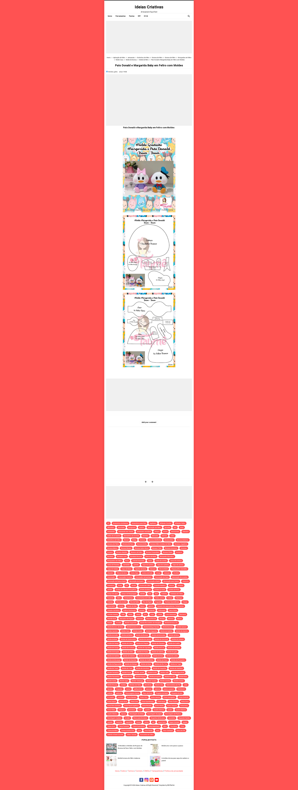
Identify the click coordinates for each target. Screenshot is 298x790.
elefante (180, 585)
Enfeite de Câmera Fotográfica (126, 589)
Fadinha (164, 594)
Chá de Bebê (163, 569)
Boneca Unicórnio (171, 548)
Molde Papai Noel (178, 672)
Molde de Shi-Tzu (161, 664)
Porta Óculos (173, 701)
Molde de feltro (128, 652)
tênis (165, 726)
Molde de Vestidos (176, 668)
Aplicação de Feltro (154, 527)
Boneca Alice (169, 540)
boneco (110, 552)
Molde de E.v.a (159, 647)
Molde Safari (111, 681)
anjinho (141, 527)
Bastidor (145, 536)
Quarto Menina (181, 710)
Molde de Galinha (166, 631)
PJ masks (110, 697)
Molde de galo (172, 652)
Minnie (179, 618)
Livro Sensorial (171, 614)
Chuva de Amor (122, 573)
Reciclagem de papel (154, 714)
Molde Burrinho (168, 627)
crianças (167, 573)
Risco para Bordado (140, 718)
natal (185, 685)
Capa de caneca (178, 565)
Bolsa (134, 540)
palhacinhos (138, 689)
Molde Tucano (151, 681)
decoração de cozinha (179, 577)
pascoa (148, 689)
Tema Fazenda (124, 726)
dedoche (186, 581)
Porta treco (184, 705)
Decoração (111, 577)
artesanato (111, 531)
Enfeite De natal (159, 589)
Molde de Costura (128, 647)
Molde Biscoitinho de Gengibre (150, 623)
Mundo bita (159, 685)
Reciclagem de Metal (137, 714)
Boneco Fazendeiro (152, 552)
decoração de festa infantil (116, 581)
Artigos (157, 531)
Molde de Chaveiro (158, 643)
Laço (152, 614)
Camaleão (126, 565)
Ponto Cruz (143, 697)
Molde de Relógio (131, 664)
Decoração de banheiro (143, 577)
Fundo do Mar (132, 606)
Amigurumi (131, 527)
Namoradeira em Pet (173, 685)
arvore (165, 531)
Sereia (138, 722)
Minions (170, 618)
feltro (119, 598)
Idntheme (170, 785)
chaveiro (110, 573)
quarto (170, 710)
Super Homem (174, 722)
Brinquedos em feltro (114, 561)
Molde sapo (124, 681)
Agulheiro (153, 523)
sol (153, 722)
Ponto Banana (131, 697)
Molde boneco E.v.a (133, 627)
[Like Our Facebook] (141, 780)
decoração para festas (171, 581)
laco (145, 614)
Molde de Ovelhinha (146, 660)
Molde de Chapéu (142, 643)
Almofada (121, 527)
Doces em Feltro (145, 585)
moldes (123, 685)
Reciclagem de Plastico (173, 714)
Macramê (182, 614)
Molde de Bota (174, 635)
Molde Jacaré (139, 672)
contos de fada (147, 573)
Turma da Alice (112, 730)
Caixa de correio (161, 561)
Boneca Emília (142, 544)
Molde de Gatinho (129, 656)
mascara (140, 618)
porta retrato (159, 705)
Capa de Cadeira (147, 565)
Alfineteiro (110, 527)
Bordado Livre (122, 556)
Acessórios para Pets (139, 523)
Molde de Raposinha (114, 664)
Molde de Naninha (130, 660)
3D (108, 523)
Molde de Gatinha (113, 656)
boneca (142, 540)
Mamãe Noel (111, 618)
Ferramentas (128, 598)
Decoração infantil (153, 581)
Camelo (136, 565)
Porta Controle (183, 697)
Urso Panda (148, 730)
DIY (127, 585)
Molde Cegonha (151, 631)
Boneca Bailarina (182, 540)
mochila (118, 623)
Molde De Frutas (142, 652)
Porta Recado (146, 705)
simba (146, 722)
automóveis (175, 531)
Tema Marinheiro (154, 726)
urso (139, 730)
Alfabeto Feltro (180, 523)
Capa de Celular (112, 569)
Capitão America (140, 569)
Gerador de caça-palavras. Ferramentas (170, 606)
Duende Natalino (160, 585)
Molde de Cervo (127, 643)
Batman (164, 536)
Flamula (110, 602)
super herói (162, 722)
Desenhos (110, 585)
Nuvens (109, 689)
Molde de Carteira (178, 639)
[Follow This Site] (151, 780)
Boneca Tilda (156, 548)
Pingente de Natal (162, 693)
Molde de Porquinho (178, 660)
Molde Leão (165, 672)
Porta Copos (111, 701)
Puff (140, 710)
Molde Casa (125, 631)
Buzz (127, 561)
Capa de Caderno (163, 565)
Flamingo (179, 598)
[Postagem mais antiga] (152, 482)
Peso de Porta (147, 693)
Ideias (130, 614)
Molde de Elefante (174, 647)
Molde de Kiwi (158, 656)
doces (134, 585)
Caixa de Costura (176, 561)
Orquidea (119, 689)
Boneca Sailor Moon (142, 548)
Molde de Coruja (113, 647)
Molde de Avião (112, 635)
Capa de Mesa (126, 569)
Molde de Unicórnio (142, 668)
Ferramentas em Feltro (143, 598)
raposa (123, 714)
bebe (172, 536)
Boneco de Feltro (136, 552)
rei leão (127, 718)
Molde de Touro (112, 668)
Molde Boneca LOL (171, 623)
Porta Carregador (169, 697)
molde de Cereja (112, 643)
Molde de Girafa (144, 656)
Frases (185, 602)
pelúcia (109, 693)
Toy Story (173, 726)
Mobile (109, 623)
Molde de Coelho (174, 643)
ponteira (120, 697)
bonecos (179, 552)
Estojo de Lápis (112, 594)
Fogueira (158, 602)
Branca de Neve (151, 556)
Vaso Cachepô (168, 730)
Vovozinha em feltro (147, 734)
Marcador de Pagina (126, 618)
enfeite (109, 589)
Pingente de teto (176, 693)
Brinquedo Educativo (167, 556)
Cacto (150, 561)
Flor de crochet (121, 602)
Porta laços (161, 701)
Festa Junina (159, 598)
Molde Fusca (126, 672)
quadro (147, 710)
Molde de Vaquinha (159, 668)
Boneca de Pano (128, 544)
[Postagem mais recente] (145, 482)
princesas (131, 710)
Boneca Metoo (112, 548)
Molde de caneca (145, 639)
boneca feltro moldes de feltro (160, 544)
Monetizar (148, 685)
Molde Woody (112, 685)
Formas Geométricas (172, 602)
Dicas (120, 585)
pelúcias (119, 693)
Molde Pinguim (141, 676)
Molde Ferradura (113, 672)
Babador (186, 531)
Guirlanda (151, 610)
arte (175, 527)
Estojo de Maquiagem (129, 594)
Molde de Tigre (176, 664)
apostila (167, 527)
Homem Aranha (112, 614)
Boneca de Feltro (113, 544)
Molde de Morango (113, 660)
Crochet (176, 573)
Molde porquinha (155, 676)
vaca (157, 730)
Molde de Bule (112, 639)
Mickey (162, 618)
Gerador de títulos (113, 610)
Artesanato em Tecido (125, 531)
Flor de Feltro (134, 602)
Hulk (123, 614)
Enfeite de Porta (174, 589)
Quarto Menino (112, 714)
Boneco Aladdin (121, 552)
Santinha (119, 722)
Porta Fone (134, 701)
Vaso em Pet (181, 730)
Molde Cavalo (137, 631)
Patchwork (181, 689)
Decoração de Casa (161, 577)
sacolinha (171, 718)
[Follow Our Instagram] (146, 780)
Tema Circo (111, 726)
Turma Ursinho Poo (127, 730)
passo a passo (169, 689)
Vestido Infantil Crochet (115, 734)
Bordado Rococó (136, 556)
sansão (109, 722)
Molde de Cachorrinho (128, 639)
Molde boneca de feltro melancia (129, 758)
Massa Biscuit (151, 618)
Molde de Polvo (162, 660)
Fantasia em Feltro (177, 594)
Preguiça (122, 710)
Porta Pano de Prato (114, 705)
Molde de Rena (146, 664)
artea (181, 527)
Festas (170, 598)
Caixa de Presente (113, 565)
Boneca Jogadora (181, 544)
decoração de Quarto (136, 581)
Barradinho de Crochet (131, 536)
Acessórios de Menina (120, 523)
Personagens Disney (132, 693)
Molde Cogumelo (131, 623)
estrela (142, 594)
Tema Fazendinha (139, 726)
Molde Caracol (181, 627)
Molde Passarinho (113, 676)
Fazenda (110, 598)
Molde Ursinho (179, 681)
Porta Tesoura (172, 705)
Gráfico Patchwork (129, 610)
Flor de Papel (147, 602)
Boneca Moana (126, 548)
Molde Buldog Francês (151, 627)
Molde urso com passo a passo (172, 746)
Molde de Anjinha (182, 631)
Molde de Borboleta (158, 635)
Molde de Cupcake (144, 647)
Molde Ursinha (165, 681)
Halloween (161, 610)
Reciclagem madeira (114, 718)
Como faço (134, 573)
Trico (182, 726)
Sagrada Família (184, 718)
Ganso (142, 606)
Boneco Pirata (167, 552)
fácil (156, 594)
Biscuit (126, 540)
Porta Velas (111, 710)
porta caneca (155, 697)
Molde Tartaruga (137, 681)
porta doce (123, 701)
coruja (158, 573)
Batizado (155, 536)
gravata (141, 610)
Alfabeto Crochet (165, 523)
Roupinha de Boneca (158, 718)
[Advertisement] (149, 37)
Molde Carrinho (112, 631)
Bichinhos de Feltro (113, 540)
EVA (149, 594)
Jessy (138, 614)
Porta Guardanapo (148, 701)
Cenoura (152, 569)
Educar (171, 585)
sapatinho (129, 722)
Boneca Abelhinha (155, 540)
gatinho (151, 606)
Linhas (160, 614)
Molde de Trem (127, 668)
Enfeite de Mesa (145, 589)
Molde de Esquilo (113, 652)
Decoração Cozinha (125, 577)
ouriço (128, 689)
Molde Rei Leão (170, 676)
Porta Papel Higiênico (131, 705)
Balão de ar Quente (113, 536)
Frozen (121, 606)
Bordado (110, 556)
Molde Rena (183, 676)
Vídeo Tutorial (131, 734)
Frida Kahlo (111, 606)
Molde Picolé (127, 676)
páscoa (157, 689)
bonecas (184, 548)
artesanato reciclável (144, 531)
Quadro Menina (159, 710)
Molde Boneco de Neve (115, 627)
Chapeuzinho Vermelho (179, 569)
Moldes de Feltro (135, 685)
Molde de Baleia (127, 635)
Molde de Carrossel (161, 639)
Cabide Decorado (138, 561)
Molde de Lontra (172, 656)
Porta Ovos (185, 701)
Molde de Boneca (142, 635)
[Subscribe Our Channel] (156, 780)
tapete (185, 722)
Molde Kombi (152, 672)
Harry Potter (173, 610)
